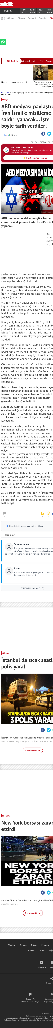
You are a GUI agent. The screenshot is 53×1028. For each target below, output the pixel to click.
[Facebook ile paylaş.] (43, 133)
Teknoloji (42, 18)
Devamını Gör (31, 750)
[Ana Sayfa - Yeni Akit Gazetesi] (6, 4)
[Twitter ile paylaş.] (49, 133)
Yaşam (41, 950)
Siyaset (21, 18)
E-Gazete (42, 967)
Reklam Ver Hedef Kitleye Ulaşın (30, 1000)
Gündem (11, 18)
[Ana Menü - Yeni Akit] (3, 18)
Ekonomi (32, 18)
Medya (31, 950)
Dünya (7, 93)
